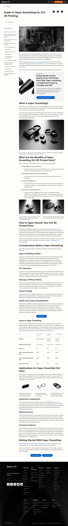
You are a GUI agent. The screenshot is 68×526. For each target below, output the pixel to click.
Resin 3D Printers (27, 486)
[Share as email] (62, 12)
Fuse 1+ (25, 484)
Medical (40, 481)
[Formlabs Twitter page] (11, 484)
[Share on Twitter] (58, 12)
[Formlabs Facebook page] (8, 484)
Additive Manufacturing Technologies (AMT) (40, 62)
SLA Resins (41, 470)
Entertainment (57, 486)
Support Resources (46, 503)
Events (25, 509)
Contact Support (45, 505)
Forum (25, 514)
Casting (40, 484)
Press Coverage (36, 509)
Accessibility (45, 507)
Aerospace (56, 477)
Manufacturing (57, 472)
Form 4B (25, 472)
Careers (34, 505)
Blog (24, 505)
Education (56, 484)
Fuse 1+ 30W (46, 63)
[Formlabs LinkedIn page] (21, 484)
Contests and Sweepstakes (53, 523)
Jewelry (55, 488)
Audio (55, 490)
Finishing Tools (34, 480)
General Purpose (42, 475)
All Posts (8, 6)
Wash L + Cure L (34, 474)
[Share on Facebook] (54, 12)
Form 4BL (25, 477)
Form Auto (26, 479)
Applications (26, 503)
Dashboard (48, 472)
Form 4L (25, 475)
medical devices (46, 415)
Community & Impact (37, 511)
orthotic (50, 420)
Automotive (56, 475)
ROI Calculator (26, 511)
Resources (26, 507)
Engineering (41, 477)
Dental (40, 479)
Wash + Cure (33, 472)
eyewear (24, 430)
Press (34, 507)
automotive (57, 402)
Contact (34, 514)
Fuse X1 (25, 481)
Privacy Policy (34, 523)
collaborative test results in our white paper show (34, 443)
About (34, 503)
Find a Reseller (58, 1)
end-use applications (54, 229)
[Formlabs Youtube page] (18, 484)
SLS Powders (41, 472)
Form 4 (25, 470)
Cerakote (45, 435)
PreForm (48, 470)
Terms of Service (42, 523)
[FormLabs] (6, 1)
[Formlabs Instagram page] (15, 484)
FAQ (62, 523)
